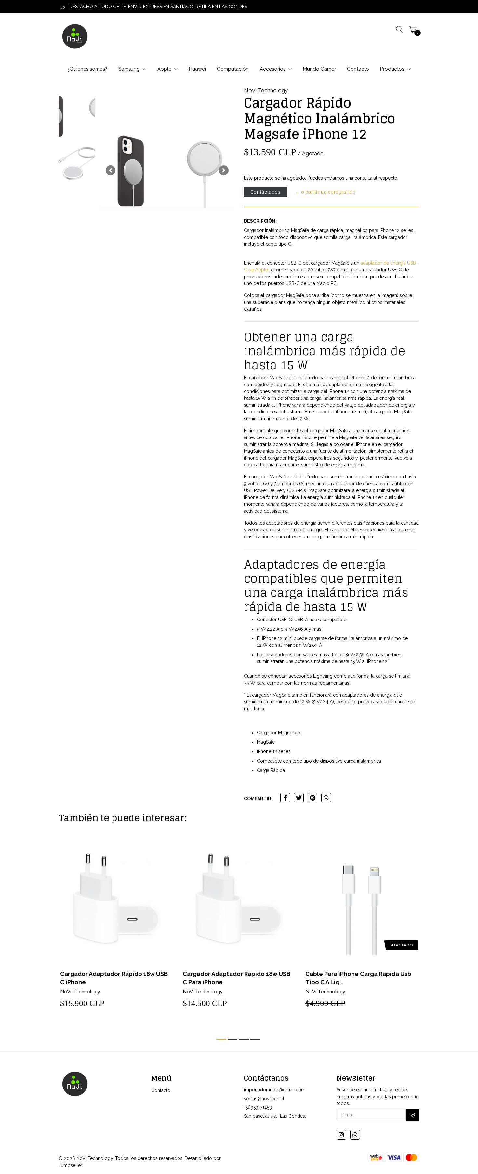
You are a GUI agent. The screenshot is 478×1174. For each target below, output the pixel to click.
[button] (110, 170)
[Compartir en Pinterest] (312, 797)
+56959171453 (258, 1107)
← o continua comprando (325, 192)
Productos (392, 69)
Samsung (129, 69)
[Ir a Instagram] (341, 1134)
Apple (165, 69)
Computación (233, 69)
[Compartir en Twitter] (298, 797)
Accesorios (273, 69)
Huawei (197, 69)
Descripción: (260, 221)
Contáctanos (265, 192)
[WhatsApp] (355, 1134)
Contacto (358, 69)
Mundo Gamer (319, 69)
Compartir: (258, 798)
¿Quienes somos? (87, 69)
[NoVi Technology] (75, 36)
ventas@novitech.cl (264, 1098)
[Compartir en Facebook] (285, 797)
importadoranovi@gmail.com (274, 1089)
